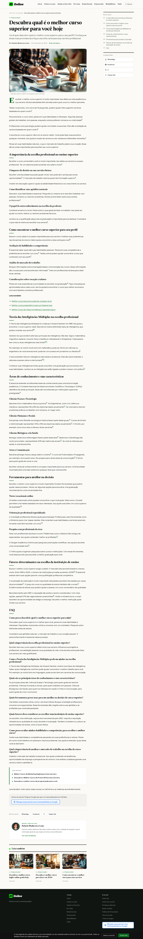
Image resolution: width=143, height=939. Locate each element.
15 (57, 536)
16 (74, 572)
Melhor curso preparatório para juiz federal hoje (32, 305)
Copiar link (52, 814)
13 (52, 427)
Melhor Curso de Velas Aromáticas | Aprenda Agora (33, 309)
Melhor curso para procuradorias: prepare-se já (32, 301)
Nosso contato (107, 908)
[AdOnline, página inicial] (16, 4)
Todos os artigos (107, 918)
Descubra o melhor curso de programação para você (35, 781)
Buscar (129, 4)
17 (23, 584)
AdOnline (12, 13)
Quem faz (105, 898)
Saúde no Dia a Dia (64, 4)
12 (64, 406)
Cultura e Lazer (49, 4)
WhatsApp (25, 814)
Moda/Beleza (110, 4)
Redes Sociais (87, 4)
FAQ (107, 48)
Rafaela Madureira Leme (20, 43)
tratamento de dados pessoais (37, 936)
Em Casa (76, 4)
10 (46, 342)
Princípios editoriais (108, 905)
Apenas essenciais (109, 935)
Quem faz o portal (108, 902)
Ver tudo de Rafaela (29, 835)
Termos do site (107, 915)
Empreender (99, 4)
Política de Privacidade (110, 912)
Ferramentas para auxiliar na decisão (118, 39)
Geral (40, 4)
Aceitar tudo (123, 935)
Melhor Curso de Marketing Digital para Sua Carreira (35, 774)
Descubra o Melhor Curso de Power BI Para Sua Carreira (37, 778)
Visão (120, 4)
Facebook (36, 814)
